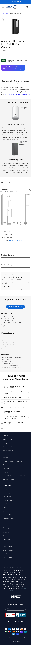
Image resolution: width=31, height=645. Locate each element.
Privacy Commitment (8, 546)
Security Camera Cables (6, 359)
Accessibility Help (7, 472)
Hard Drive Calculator (8, 518)
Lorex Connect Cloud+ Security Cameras (10, 336)
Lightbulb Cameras (5, 340)
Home (2, 13)
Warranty (5, 457)
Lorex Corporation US (15, 637)
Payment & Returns (8, 450)
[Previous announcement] (3, 2)
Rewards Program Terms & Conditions (12, 461)
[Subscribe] (24, 609)
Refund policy (10, 639)
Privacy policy (17, 639)
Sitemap (5, 522)
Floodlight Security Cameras (7, 342)
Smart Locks (4, 348)
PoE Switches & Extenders (7, 363)
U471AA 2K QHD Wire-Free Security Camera (17, 94)
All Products (6, 13)
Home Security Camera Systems (8, 316)
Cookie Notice (6, 465)
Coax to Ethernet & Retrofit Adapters (9, 365)
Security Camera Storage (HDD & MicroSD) (11, 357)
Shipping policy (16, 641)
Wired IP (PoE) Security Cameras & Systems (11, 320)
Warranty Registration (8, 493)
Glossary (5, 511)
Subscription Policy (8, 446)
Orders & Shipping (7, 454)
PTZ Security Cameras (6, 327)
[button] (3, 7)
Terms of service (25, 639)
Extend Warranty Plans (8, 496)
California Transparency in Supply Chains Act (14, 475)
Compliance (6, 507)
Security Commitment (8, 550)
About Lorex (6, 535)
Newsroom (6, 543)
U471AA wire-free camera (15, 240)
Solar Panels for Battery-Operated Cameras (11, 367)
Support (5, 489)
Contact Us (6, 532)
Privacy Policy (6, 443)
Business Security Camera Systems (9, 318)
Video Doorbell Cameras (6, 338)
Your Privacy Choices (8, 479)
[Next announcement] (28, 2)
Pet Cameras (4, 346)
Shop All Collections (15, 306)
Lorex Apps (6, 504)
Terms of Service (7, 439)
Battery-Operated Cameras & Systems (10, 344)
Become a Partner (7, 557)
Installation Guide (7, 514)
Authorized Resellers (8, 561)
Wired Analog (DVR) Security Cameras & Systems (12, 322)
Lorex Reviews (6, 553)
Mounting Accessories (6, 361)
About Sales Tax (7, 468)
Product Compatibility (8, 500)
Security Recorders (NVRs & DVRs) (9, 325)
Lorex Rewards (7, 539)
